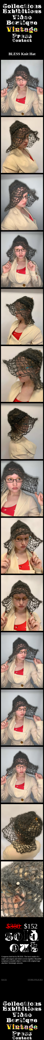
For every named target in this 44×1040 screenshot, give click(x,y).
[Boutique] (22, 23)
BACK (4, 980)
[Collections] (22, 6)
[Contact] (22, 40)
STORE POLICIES (35, 980)
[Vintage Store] (22, 30)
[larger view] (22, 88)
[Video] (22, 17)
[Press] (22, 36)
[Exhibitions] (22, 11)
